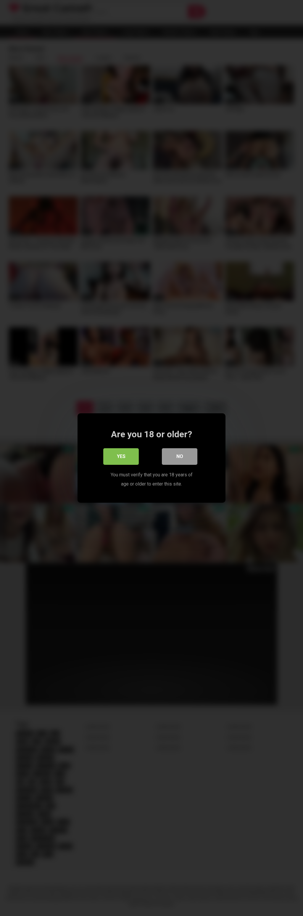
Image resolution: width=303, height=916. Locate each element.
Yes (121, 456)
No (179, 456)
